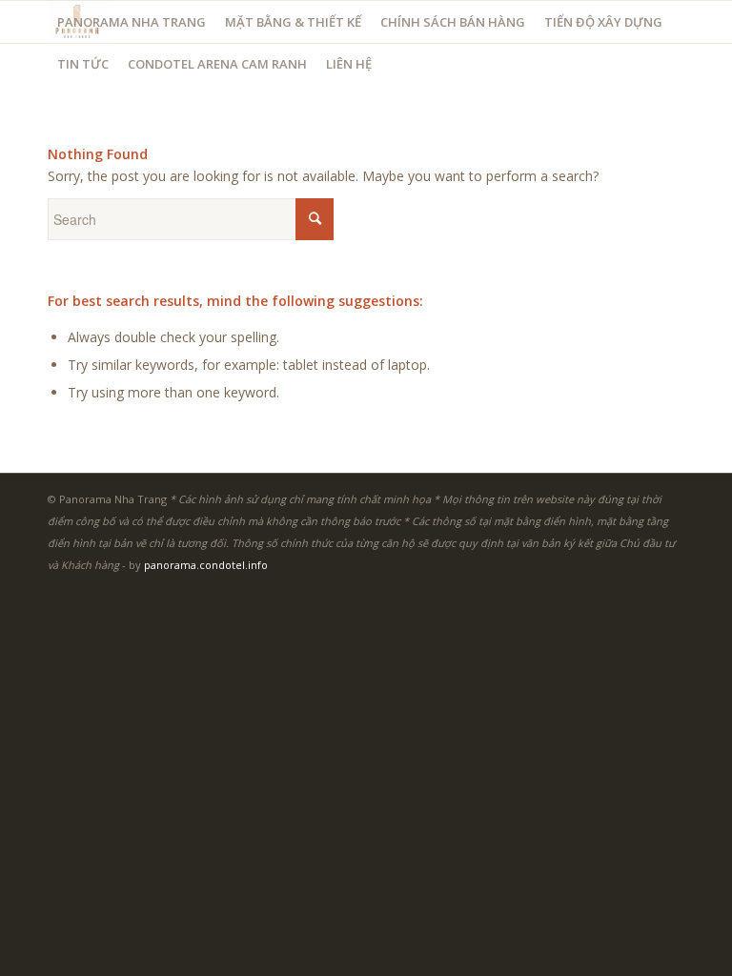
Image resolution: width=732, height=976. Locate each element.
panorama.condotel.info (206, 565)
